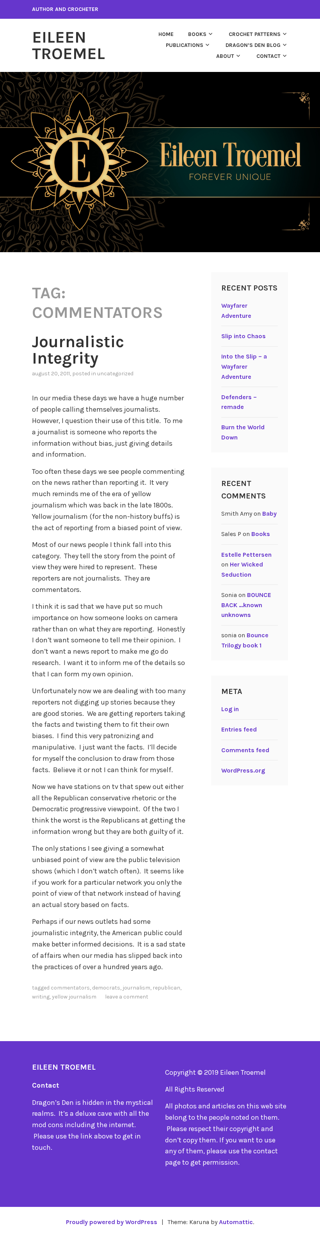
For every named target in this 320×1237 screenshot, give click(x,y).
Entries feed (239, 729)
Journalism (136, 987)
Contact (268, 56)
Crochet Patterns (255, 34)
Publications (184, 45)
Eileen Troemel (68, 45)
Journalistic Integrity (78, 350)
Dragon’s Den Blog (253, 45)
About (225, 56)
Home (166, 34)
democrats (106, 987)
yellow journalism (74, 996)
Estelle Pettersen (246, 554)
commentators (70, 987)
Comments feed (245, 750)
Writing (41, 996)
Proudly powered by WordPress (111, 1222)
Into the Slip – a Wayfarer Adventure (244, 366)
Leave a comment (126, 996)
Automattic (236, 1222)
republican (166, 987)
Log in (230, 709)
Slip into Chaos (243, 336)
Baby (269, 513)
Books (197, 34)
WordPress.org (243, 770)
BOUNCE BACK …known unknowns (246, 604)
